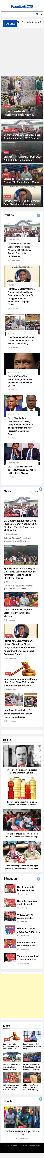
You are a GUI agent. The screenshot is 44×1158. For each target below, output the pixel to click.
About (7, 1146)
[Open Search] (37, 14)
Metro (8, 673)
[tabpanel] (22, 1123)
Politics (13, 131)
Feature (18, 830)
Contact (14, 1146)
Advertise (23, 1146)
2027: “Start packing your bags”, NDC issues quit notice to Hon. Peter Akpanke (22, 469)
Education (10, 886)
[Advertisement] (22, 52)
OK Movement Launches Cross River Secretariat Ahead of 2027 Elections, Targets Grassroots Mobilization (22, 138)
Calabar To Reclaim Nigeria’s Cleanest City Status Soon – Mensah (18, 613)
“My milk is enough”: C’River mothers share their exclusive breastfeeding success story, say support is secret (22, 837)
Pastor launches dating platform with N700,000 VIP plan (32, 1046)
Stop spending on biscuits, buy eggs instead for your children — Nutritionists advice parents (22, 869)
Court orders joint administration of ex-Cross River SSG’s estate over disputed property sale (20, 682)
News (7, 106)
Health (21, 766)
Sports (21, 1127)
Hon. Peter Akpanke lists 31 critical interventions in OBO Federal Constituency (21, 340)
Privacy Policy (34, 1146)
